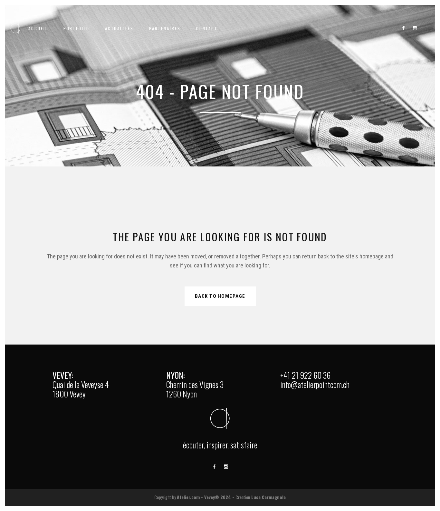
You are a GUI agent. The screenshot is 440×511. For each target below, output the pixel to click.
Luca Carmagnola (268, 497)
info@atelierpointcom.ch (314, 384)
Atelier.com (188, 497)
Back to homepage (220, 296)
